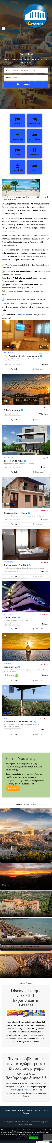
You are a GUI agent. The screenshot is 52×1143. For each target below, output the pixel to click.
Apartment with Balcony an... (24, 356)
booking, (12, 359)
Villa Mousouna (12, 410)
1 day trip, (7, 670)
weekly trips (13, 672)
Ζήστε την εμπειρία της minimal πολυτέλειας (19, 464)
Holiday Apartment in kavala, (25, 359)
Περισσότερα (13, 788)
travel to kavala (13, 361)
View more (35, 1134)
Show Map (39, 369)
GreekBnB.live (23, 315)
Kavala (45, 364)
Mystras (45, 519)
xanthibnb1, (8, 620)
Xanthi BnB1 (11, 617)
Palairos (45, 467)
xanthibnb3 (25, 620)
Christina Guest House (16, 513)
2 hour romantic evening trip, (21, 670)
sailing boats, (35, 670)
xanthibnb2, (16, 620)
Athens (6, 1099)
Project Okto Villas (14, 460)
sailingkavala (11, 667)
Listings (26, 1118)
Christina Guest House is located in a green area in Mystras (24, 516)
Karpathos (44, 414)
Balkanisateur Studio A (16, 565)
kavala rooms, (28, 568)
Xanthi (45, 624)
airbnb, (6, 359)
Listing (26, 1077)
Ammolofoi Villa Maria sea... (19, 721)
